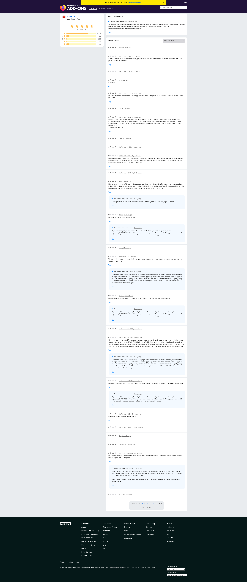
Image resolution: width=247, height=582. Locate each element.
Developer (150, 534)
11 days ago (138, 173)
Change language (172, 566)
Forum (83, 549)
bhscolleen (122, 444)
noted (78, 567)
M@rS (121, 181)
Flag (109, 32)
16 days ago (138, 199)
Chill (120, 436)
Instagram (171, 527)
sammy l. (121, 47)
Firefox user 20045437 (126, 329)
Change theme (171, 572)
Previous (134, 504)
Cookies (70, 562)
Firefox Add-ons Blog (90, 531)
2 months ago (138, 414)
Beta (126, 531)
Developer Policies (88, 541)
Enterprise (128, 538)
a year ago (133, 21)
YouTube (170, 531)
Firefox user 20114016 (126, 56)
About (83, 527)
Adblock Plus (72, 16)
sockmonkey (123, 256)
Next (160, 504)
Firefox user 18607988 (126, 453)
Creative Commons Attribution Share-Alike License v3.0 (125, 567)
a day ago (128, 47)
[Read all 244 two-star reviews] (81, 41)
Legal (77, 562)
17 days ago (127, 181)
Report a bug (86, 552)
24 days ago (127, 248)
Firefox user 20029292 (126, 381)
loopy (120, 248)
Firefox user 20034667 (126, 337)
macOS (106, 534)
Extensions (93, 8)
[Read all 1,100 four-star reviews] (81, 36)
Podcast (170, 541)
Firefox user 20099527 (126, 156)
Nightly (127, 527)
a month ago (129, 296)
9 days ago (137, 156)
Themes (102, 8)
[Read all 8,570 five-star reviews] (81, 33)
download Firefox (135, 2)
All (104, 549)
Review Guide (86, 556)
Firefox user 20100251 (126, 147)
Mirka (120, 494)
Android (106, 541)
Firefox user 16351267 (126, 414)
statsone (121, 296)
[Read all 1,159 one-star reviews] (81, 44)
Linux (105, 545)
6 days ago (137, 93)
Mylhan (121, 215)
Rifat (120, 108)
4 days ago (124, 80)
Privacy (62, 562)
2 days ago (137, 56)
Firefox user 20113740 (126, 71)
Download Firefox (110, 527)
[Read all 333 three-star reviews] (81, 39)
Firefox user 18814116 (126, 117)
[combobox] (173, 7)
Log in (185, 2)
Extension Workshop (89, 534)
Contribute (150, 531)
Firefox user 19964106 (126, 427)
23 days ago (128, 215)
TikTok (170, 534)
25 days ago (132, 256)
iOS (104, 538)
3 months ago (127, 494)
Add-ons (85, 524)
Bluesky (170, 538)
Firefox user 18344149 (126, 173)
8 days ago (127, 138)
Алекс (121, 138)
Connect (149, 527)
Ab (119, 80)
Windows (106, 531)
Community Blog (88, 545)
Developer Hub (87, 538)
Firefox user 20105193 (126, 93)
